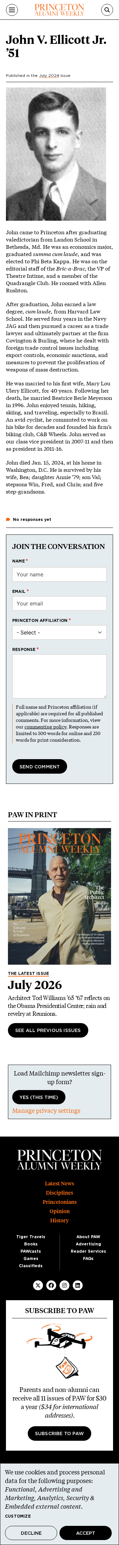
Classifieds (31, 1266)
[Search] (107, 10)
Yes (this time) (39, 1097)
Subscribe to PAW (59, 1434)
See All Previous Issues (48, 1030)
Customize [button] (18, 1516)
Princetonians (60, 1202)
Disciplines (59, 1193)
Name (18, 561)
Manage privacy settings (46, 1110)
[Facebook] (51, 1285)
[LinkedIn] (77, 1285)
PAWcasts (30, 1251)
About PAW (88, 1237)
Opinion (60, 1211)
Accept (85, 1533)
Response (24, 650)
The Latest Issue (28, 974)
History (59, 1220)
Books (31, 1244)
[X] (38, 1285)
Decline (31, 1533)
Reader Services (88, 1251)
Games (30, 1259)
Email (18, 592)
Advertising (88, 1244)
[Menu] (12, 10)
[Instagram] (64, 1285)
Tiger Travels (30, 1237)
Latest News (59, 1183)
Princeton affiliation (39, 621)
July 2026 (35, 985)
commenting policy (45, 727)
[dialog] (59, 1504)
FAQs (88, 1259)
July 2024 (49, 76)
